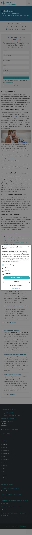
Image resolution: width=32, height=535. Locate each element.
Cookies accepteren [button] (16, 277)
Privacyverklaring (15, 261)
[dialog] (16, 267)
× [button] (28, 246)
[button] (16, 285)
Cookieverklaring (16, 288)
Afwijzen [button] (16, 281)
